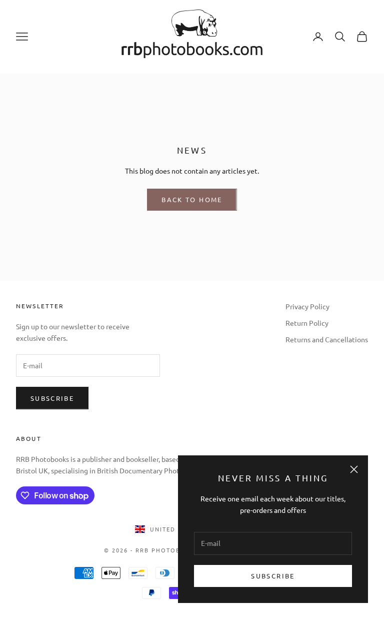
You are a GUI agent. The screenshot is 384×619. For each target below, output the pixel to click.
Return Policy (307, 322)
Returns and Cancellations (327, 339)
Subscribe (272, 575)
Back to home (192, 199)
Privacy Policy (308, 306)
